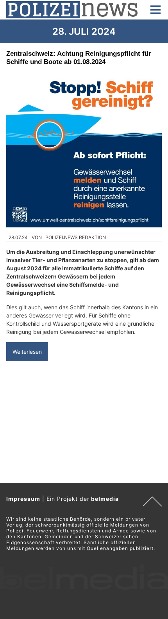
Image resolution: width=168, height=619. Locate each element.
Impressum (23, 498)
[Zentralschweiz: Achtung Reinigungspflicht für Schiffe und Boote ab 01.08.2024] (84, 149)
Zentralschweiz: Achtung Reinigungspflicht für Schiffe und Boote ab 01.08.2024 (78, 58)
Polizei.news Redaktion (75, 237)
